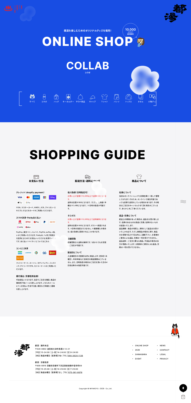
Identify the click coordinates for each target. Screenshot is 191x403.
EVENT (138, 359)
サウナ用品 (80, 101)
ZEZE (137, 350)
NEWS (163, 345)
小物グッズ (152, 101)
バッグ (56, 101)
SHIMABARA (141, 354)
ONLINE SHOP (141, 345)
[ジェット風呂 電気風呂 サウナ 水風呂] (8, 9)
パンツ (116, 101)
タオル (140, 101)
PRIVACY (164, 359)
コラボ (44, 101)
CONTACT (164, 350)
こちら (47, 241)
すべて (32, 101)
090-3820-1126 (75, 355)
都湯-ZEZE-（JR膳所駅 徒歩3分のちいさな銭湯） (175, 13)
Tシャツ (104, 101)
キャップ (92, 101)
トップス (128, 101)
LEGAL (163, 354)
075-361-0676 (75, 372)
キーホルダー (68, 101)
